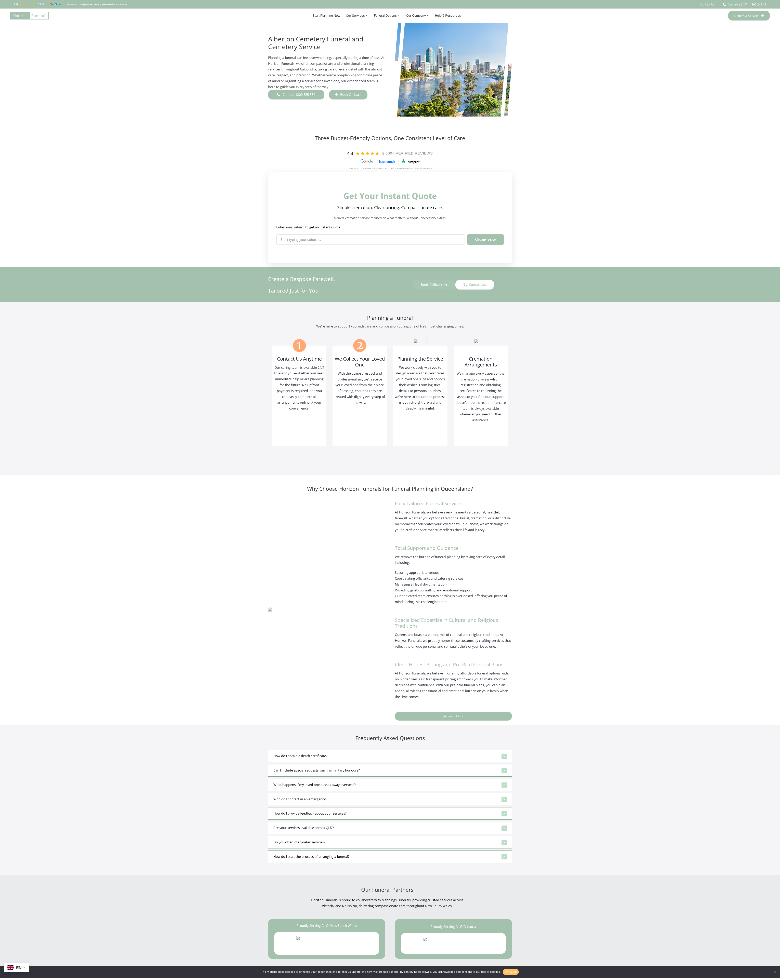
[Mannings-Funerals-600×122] (453, 943)
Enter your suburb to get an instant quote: (308, 227)
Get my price (485, 239)
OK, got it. (511, 971)
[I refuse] (775, 972)
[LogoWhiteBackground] (326, 943)
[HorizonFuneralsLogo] (29, 15)
